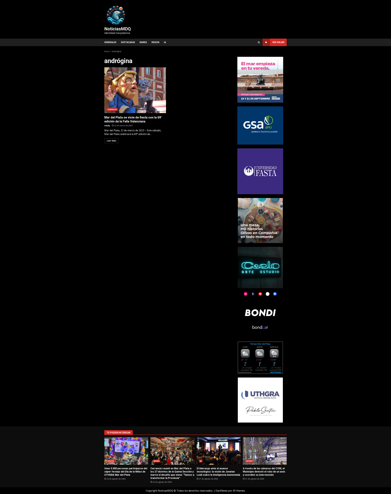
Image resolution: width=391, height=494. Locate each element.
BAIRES (143, 42)
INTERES (249, 461)
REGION (155, 42)
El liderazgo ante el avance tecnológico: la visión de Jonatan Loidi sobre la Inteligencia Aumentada (219, 451)
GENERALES (110, 42)
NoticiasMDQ (117, 28)
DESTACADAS (128, 42)
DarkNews (222, 490)
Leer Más (111, 140)
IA (165, 42)
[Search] (259, 42)
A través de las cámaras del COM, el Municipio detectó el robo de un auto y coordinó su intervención (265, 451)
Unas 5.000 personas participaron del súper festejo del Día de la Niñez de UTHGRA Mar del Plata (126, 451)
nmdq (107, 125)
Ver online (278, 42)
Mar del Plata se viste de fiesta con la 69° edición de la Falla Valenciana (135, 90)
